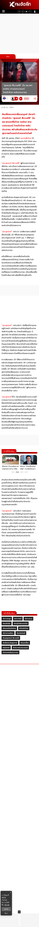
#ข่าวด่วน (28, 618)
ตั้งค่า (6, 913)
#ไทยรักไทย (23, 628)
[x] (22, 12)
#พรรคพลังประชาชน (10, 652)
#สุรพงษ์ (6, 647)
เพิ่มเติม (7, 905)
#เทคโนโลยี (21, 633)
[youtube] (26, 12)
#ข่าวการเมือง (8, 633)
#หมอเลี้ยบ (24, 643)
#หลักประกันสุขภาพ (10, 643)
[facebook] (19, 12)
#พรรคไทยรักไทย (9, 628)
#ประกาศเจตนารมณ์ (20, 647)
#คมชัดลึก (6, 623)
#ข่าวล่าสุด (7, 618)
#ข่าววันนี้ (17, 618)
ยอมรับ (6, 909)
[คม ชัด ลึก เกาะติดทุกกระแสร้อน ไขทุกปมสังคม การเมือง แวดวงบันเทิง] (19, 5)
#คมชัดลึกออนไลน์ (20, 623)
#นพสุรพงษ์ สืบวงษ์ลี (11, 638)
